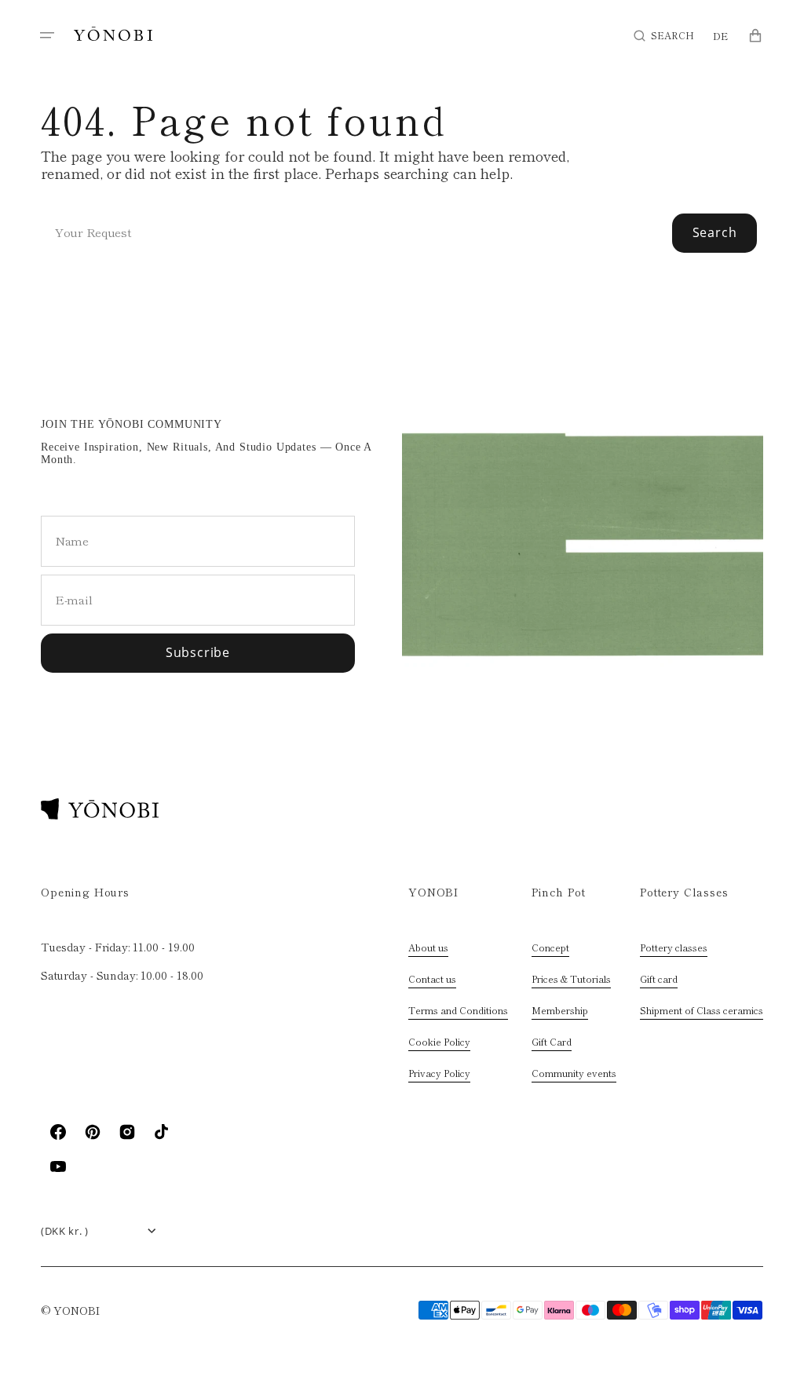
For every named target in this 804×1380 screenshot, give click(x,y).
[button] (47, 35)
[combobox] (402, 232)
